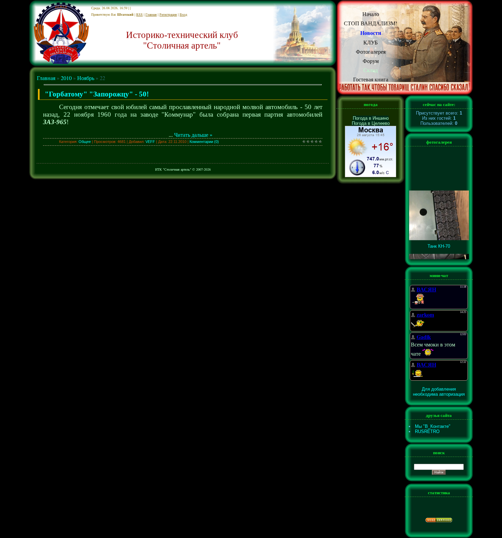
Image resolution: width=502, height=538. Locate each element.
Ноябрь (85, 77)
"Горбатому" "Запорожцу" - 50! (97, 94)
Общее (85, 142)
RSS (139, 14)
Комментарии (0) (204, 142)
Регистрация (168, 14)
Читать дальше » (193, 135)
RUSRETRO (427, 431)
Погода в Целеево (371, 123)
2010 (66, 77)
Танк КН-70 (439, 242)
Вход (183, 14)
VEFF (150, 142)
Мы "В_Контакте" (432, 426)
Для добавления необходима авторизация (439, 391)
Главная (151, 14)
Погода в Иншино (371, 118)
